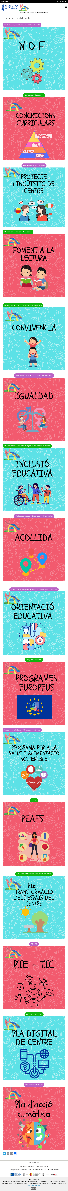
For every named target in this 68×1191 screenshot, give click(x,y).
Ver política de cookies (34, 1185)
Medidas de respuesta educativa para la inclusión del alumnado (27, 446)
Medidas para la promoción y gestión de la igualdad (34, 375)
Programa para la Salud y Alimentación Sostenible (22, 730)
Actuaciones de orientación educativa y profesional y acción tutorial (34, 589)
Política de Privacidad (21, 1169)
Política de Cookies (33, 1169)
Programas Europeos (34, 659)
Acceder (5, 1)
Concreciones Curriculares (34, 95)
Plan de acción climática (34, 1084)
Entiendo (33, 1188)
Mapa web (42, 1169)
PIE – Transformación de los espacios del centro (34, 874)
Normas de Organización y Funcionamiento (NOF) (22, 25)
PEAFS (34, 800)
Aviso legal (12, 1169)
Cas (63, 1)
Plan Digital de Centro (34, 1014)
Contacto (48, 1169)
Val (60, 1)
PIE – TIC (34, 944)
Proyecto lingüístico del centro (34, 165)
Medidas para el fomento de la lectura (18, 232)
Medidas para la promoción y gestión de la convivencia (23, 305)
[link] (58, 1)
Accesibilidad (55, 1169)
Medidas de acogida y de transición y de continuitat (34, 516)
